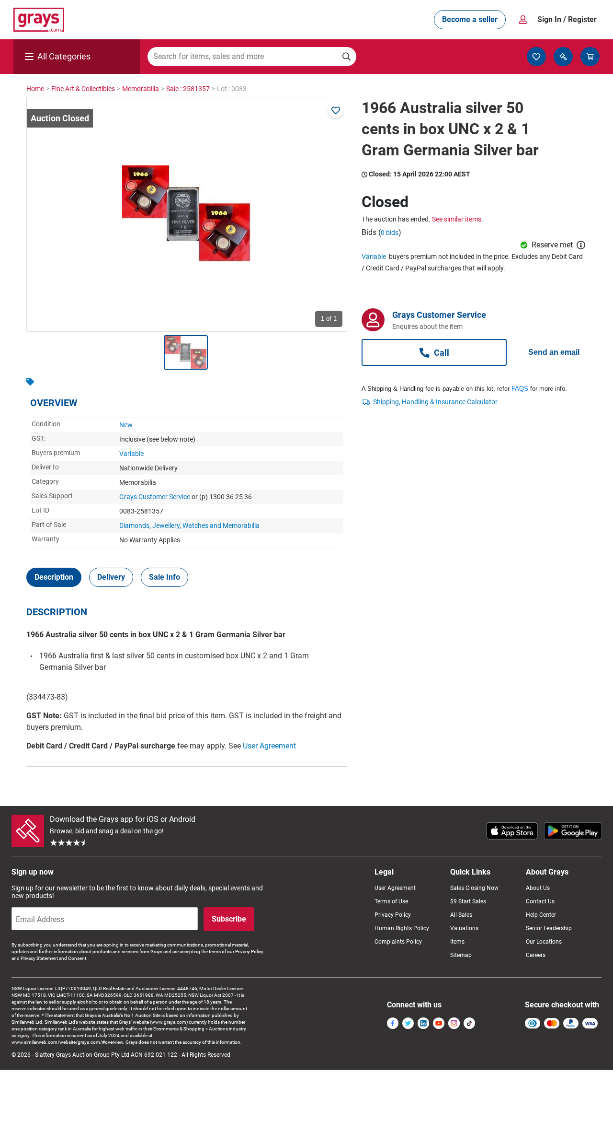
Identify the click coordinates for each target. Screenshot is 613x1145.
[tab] (53, 577)
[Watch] (335, 110)
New (126, 425)
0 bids (389, 232)
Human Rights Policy (402, 928)
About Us (538, 888)
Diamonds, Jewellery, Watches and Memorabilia (189, 525)
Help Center (541, 914)
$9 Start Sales (468, 901)
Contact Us (540, 901)
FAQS (519, 388)
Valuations (464, 928)
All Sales (461, 914)
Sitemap (461, 955)
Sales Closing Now (474, 888)
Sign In (567, 19)
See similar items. (457, 219)
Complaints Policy (398, 941)
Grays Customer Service (154, 497)
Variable (131, 453)
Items (457, 941)
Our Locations (544, 941)
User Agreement (269, 745)
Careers (535, 955)
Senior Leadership (549, 928)
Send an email (553, 352)
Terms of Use (391, 901)
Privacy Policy (393, 914)
